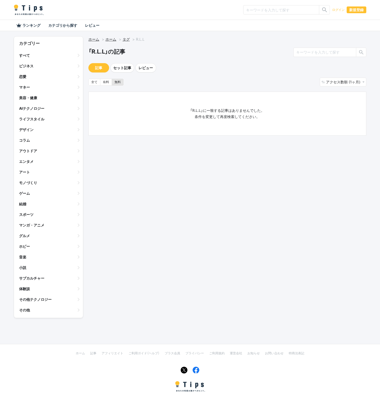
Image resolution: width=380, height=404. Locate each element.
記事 (98, 67)
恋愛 (22, 76)
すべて (24, 55)
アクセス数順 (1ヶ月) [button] (343, 82)
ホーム (93, 39)
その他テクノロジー (35, 299)
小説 (22, 267)
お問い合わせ (274, 353)
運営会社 (236, 353)
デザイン (26, 129)
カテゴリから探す (62, 25)
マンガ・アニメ (31, 225)
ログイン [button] (338, 10)
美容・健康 (28, 98)
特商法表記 (296, 353)
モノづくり (28, 182)
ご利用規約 (217, 353)
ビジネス (26, 66)
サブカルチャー (31, 278)
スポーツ (26, 214)
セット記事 (122, 67)
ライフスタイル (31, 119)
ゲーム (24, 193)
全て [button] (94, 82)
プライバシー (194, 353)
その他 (24, 310)
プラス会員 (172, 353)
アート (24, 172)
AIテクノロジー (31, 108)
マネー (24, 87)
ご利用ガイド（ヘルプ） (143, 353)
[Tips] (29, 10)
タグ (126, 39)
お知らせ (253, 353)
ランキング (31, 25)
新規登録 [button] (356, 10)
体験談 (24, 289)
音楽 (22, 257)
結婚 (22, 204)
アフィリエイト (112, 353)
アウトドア (28, 151)
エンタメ (26, 161)
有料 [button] (106, 82)
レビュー (92, 25)
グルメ (24, 235)
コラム (24, 140)
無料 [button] (118, 82)
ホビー (24, 246)
